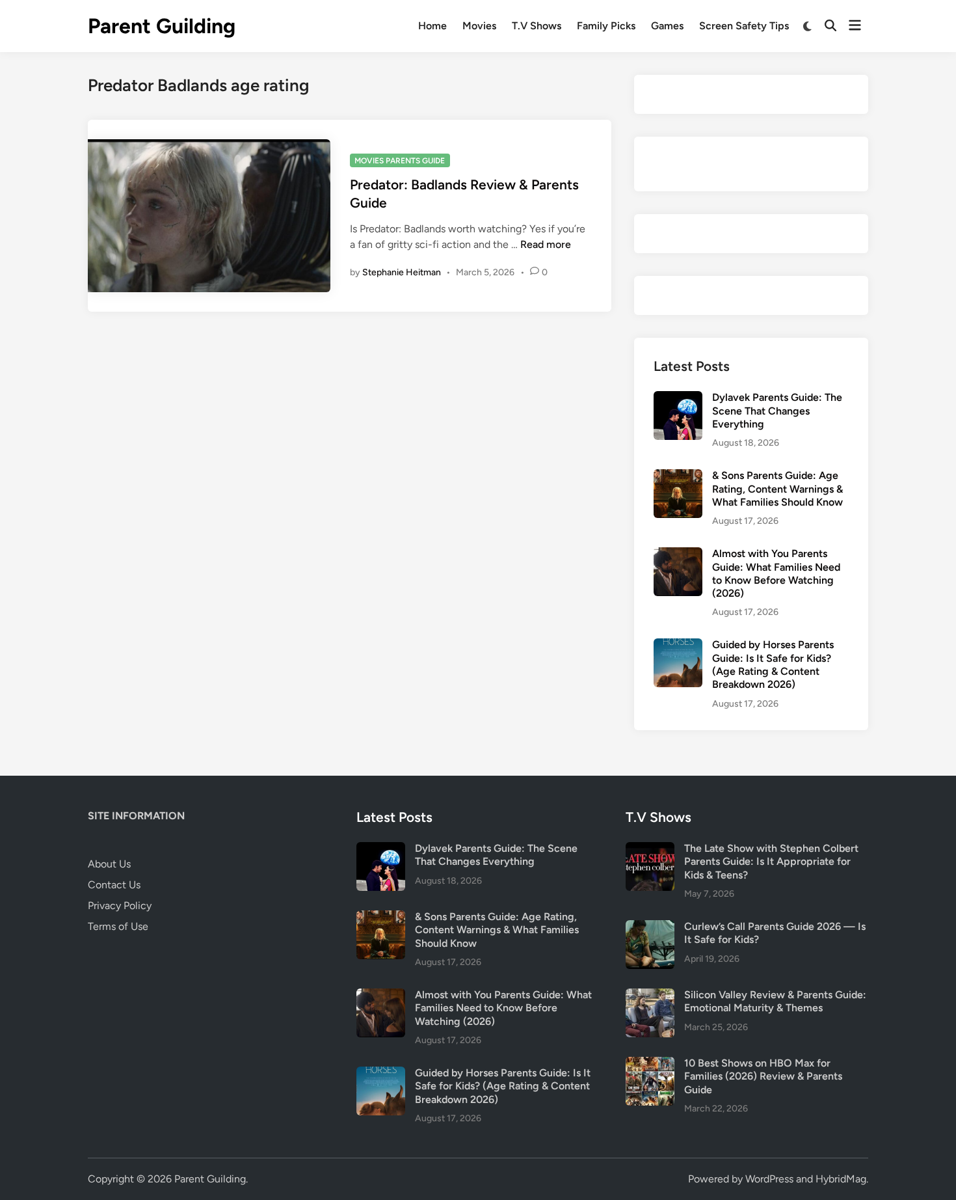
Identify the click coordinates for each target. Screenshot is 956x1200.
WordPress (769, 1179)
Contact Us (114, 885)
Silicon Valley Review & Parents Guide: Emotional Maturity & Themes (775, 1001)
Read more (545, 244)
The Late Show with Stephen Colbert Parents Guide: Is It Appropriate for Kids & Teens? (771, 861)
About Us (109, 864)
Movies (479, 26)
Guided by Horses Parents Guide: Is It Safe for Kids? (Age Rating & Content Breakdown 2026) (773, 664)
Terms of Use (118, 926)
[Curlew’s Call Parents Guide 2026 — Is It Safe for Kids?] (650, 927)
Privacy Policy (120, 905)
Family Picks (606, 26)
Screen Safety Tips (744, 26)
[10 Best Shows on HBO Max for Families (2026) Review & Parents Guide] (650, 1064)
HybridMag (841, 1179)
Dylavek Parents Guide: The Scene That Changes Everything (777, 410)
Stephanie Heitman (401, 272)
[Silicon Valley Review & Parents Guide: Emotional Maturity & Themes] (650, 996)
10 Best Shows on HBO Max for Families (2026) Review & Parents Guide (763, 1076)
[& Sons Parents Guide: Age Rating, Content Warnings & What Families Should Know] (678, 476)
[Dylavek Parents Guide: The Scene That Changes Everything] (678, 398)
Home (432, 26)
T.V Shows (536, 26)
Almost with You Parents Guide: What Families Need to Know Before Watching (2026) (776, 573)
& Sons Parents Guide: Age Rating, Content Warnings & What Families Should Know (777, 488)
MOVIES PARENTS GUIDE (399, 160)
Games (667, 26)
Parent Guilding (161, 26)
